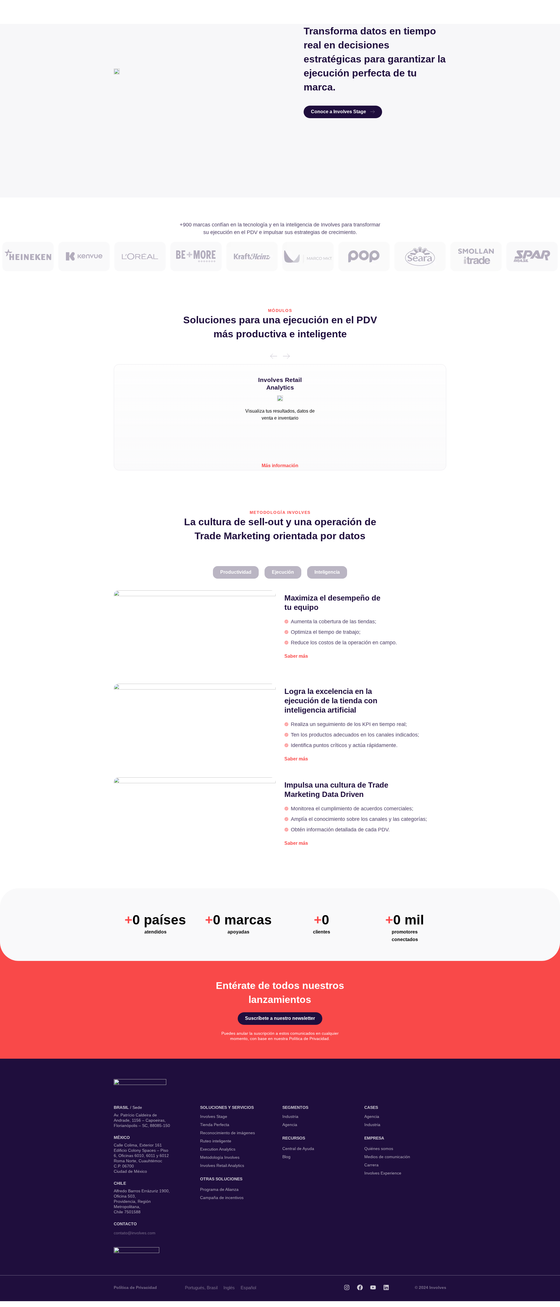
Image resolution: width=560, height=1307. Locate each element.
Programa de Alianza (219, 1189)
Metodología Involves (219, 1157)
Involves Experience (382, 1173)
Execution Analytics (217, 1149)
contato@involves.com (134, 1233)
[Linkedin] (386, 1287)
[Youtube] (373, 1287)
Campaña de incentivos (222, 1197)
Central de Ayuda (298, 1148)
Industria (290, 1116)
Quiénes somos (378, 1148)
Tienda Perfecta (214, 1124)
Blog (286, 1156)
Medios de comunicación (387, 1156)
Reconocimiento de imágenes (227, 1132)
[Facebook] (360, 1287)
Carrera (371, 1165)
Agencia (289, 1124)
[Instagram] (347, 1287)
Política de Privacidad (135, 1287)
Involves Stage (213, 1116)
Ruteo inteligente (215, 1141)
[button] (273, 356)
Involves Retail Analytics (222, 1165)
